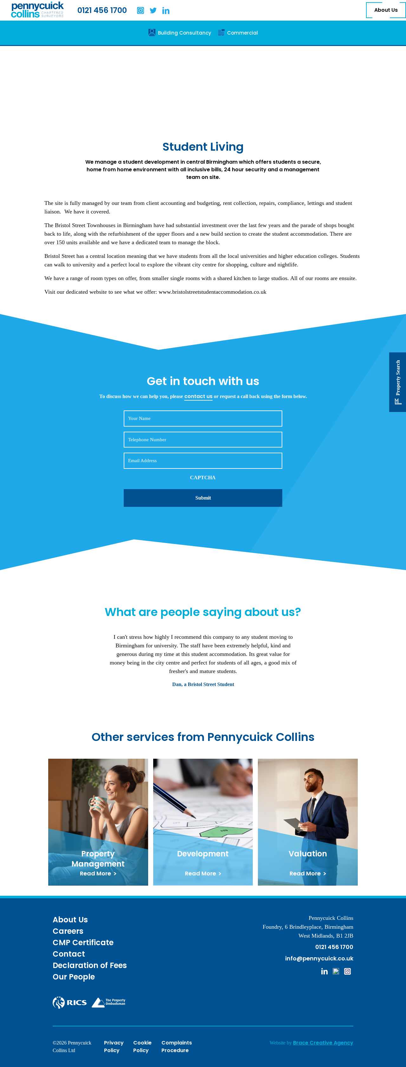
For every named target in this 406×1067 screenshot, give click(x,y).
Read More (95, 873)
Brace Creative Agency (323, 1042)
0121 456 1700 (102, 10)
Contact (69, 954)
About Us (386, 10)
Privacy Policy (114, 1046)
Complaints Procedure (176, 1046)
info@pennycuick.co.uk (319, 958)
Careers (68, 931)
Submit (203, 498)
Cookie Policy (142, 1046)
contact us (198, 396)
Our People (74, 977)
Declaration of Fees (90, 965)
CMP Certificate (83, 942)
